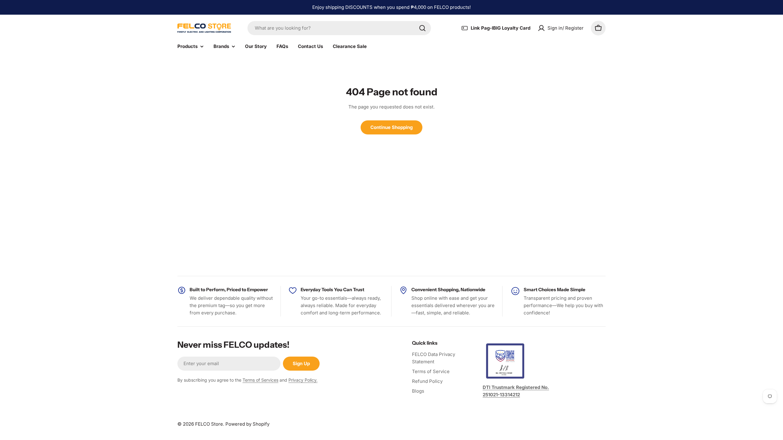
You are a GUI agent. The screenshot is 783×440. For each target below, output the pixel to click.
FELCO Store (209, 424)
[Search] (422, 28)
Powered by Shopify (247, 424)
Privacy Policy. (302, 380)
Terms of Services (260, 380)
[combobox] (339, 28)
